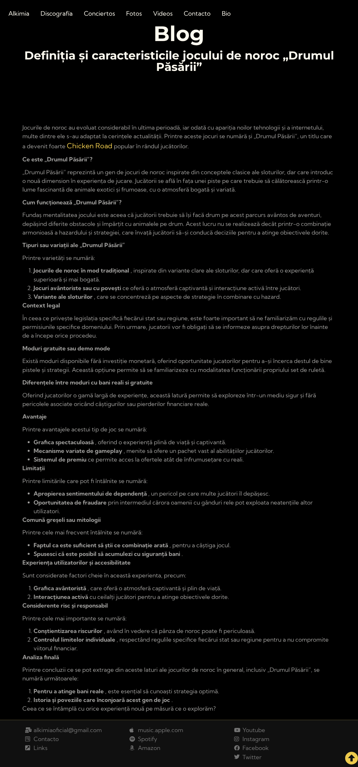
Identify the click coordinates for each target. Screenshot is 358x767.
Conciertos (99, 13)
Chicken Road (89, 145)
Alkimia (18, 13)
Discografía (57, 13)
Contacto (197, 13)
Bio (226, 13)
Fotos (134, 13)
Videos (163, 13)
